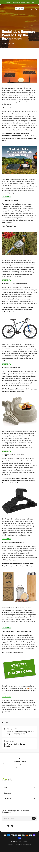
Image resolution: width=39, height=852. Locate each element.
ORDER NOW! (6, 280)
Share (6, 722)
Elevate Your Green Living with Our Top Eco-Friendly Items (20, 733)
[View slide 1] (16, 768)
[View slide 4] (23, 768)
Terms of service (26, 845)
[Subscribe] (32, 820)
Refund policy (11, 845)
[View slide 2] (18, 768)
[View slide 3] (21, 768)
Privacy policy (18, 845)
